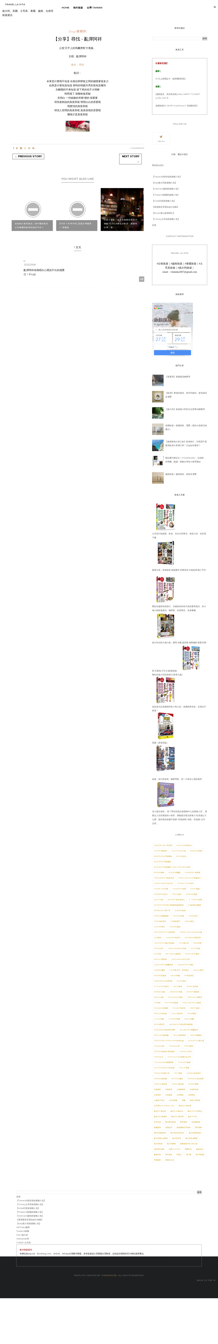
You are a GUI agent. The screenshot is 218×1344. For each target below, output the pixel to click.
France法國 (178, 916)
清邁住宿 (168, 1127)
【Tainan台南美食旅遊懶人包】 (167, 176)
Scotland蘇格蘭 (161, 1035)
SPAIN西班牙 (159, 1024)
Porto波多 (195, 1008)
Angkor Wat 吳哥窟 (163, 845)
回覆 (141, 279)
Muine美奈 (181, 981)
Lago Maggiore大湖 (180, 959)
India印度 (197, 943)
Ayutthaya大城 (178, 851)
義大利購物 (171, 1144)
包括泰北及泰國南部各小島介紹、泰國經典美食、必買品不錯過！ (179, 708)
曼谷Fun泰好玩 (176, 1111)
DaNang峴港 (191, 894)
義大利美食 (158, 1144)
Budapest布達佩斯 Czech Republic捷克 (172, 867)
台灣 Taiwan (94, 7)
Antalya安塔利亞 (184, 845)
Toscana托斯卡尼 (161, 1073)
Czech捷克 (176, 894)
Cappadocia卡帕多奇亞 (164, 878)
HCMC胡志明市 (160, 921)
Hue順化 (157, 937)
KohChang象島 (192, 954)
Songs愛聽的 (77, 31)
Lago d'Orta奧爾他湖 (163, 965)
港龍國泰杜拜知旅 (184, 1127)
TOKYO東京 (188, 1046)
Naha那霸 (177, 986)
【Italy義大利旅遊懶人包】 (164, 182)
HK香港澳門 (175, 921)
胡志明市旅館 (159, 1149)
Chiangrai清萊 (179, 889)
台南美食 (191, 1095)
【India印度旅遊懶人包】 (164, 201)
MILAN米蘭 (175, 975)
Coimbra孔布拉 (161, 894)
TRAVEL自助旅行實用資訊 (164, 1051)
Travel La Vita (15, 4)
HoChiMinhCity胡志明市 (164, 932)
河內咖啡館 (195, 1122)
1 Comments (137, 148)
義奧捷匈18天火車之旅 (188, 1144)
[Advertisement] (96, 1320)
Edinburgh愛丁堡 (162, 910)
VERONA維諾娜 (160, 1078)
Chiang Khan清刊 (185, 883)
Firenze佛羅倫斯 (161, 916)
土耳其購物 (173, 1100)
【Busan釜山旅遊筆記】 (163, 213)
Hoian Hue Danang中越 (191, 932)
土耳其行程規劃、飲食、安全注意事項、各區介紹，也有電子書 (179, 535)
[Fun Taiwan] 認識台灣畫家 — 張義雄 (75, 225)
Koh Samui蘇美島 (173, 954)
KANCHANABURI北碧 (177, 948)
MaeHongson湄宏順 (163, 981)
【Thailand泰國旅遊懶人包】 (165, 194)
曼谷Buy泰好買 (185, 1106)
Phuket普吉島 (179, 1008)
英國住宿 (188, 1149)
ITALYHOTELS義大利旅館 (164, 943)
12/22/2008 (29, 264)
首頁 (154, 225)
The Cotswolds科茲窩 (164, 1068)
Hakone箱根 (174, 927)
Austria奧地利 (160, 851)
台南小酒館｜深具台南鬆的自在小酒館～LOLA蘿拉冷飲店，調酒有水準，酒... (120, 224)
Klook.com (157, 164)
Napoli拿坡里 (192, 986)
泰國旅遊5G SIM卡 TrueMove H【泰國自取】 (176, 105)
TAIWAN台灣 (174, 1046)
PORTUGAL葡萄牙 (194, 997)
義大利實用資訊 (195, 1133)
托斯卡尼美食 (195, 1100)
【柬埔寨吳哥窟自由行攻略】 (165, 207)
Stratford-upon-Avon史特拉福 (169, 1041)
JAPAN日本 (158, 948)
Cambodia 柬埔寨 (192, 872)
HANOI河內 (193, 916)
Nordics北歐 (159, 992)
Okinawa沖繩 (176, 992)
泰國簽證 (157, 1127)
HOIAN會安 (189, 921)
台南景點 (180, 1095)
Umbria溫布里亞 (193, 1073)
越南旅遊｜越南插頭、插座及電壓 (180, 474)
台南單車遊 (194, 1089)
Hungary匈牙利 (173, 937)
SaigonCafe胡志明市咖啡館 (181, 1024)
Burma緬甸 (159, 872)
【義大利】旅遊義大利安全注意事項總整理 (185, 409)
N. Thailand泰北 (161, 986)
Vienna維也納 (177, 1084)
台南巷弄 (157, 1095)
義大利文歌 (176, 1138)
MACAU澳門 (198, 970)
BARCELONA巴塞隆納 (163, 856)
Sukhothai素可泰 (196, 1041)
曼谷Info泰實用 (160, 1116)
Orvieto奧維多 (192, 992)
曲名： (77, 64)
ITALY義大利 (184, 943)
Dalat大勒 (158, 899)
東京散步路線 (170, 1122)
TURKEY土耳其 (185, 1051)
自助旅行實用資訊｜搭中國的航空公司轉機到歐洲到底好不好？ (31, 225)
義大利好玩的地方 (177, 1133)
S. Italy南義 (159, 1019)
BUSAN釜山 (181, 856)
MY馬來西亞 (189, 975)
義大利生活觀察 (191, 1138)
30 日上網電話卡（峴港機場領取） (171, 79)
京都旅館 (157, 1089)
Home (65, 7)
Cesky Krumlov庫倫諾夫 (190, 878)
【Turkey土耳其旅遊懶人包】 (166, 219)
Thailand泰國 (184, 1062)
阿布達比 (168, 1154)
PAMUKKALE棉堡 (175, 997)
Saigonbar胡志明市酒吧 (164, 1030)
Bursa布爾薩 (174, 872)
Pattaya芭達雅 (171, 1003)
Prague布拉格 (160, 1013)
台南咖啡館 (181, 1089)
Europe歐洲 (180, 910)
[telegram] (21, 148)
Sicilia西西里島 (179, 1035)
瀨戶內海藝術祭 (160, 1133)
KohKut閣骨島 (160, 959)
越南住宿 (199, 1149)
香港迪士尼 (169, 1160)
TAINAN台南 (159, 1046)
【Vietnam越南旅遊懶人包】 (166, 188)
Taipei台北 (158, 1057)
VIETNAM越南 (177, 1078)
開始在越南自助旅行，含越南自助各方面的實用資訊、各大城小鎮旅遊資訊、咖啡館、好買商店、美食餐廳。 (179, 608)
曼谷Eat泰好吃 (160, 1111)
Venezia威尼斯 (160, 1084)
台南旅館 (168, 1095)
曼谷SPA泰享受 (177, 1116)
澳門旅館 (198, 1127)
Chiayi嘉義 (195, 889)
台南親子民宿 (159, 1100)
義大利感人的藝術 (161, 1138)
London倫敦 (159, 970)
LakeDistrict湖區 (185, 965)
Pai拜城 (157, 1003)
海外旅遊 (78, 7)
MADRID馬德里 (160, 975)
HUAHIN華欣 (159, 927)
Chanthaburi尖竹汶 (163, 883)
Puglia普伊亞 (177, 1013)
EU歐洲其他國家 (194, 905)
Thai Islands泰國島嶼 (163, 1062)
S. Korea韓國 (174, 1019)
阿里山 (179, 1154)
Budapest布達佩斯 (162, 862)
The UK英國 (184, 1068)
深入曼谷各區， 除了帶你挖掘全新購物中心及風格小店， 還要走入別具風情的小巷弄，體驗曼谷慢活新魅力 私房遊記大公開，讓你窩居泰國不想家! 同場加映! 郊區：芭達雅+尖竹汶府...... (179, 817)
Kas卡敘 (157, 954)
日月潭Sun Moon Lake (164, 1106)
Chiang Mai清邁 (161, 889)
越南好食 (157, 1154)
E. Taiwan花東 (195, 899)
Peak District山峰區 (191, 1003)
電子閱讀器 (200, 1154)
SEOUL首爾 (189, 1019)
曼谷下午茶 (192, 1116)
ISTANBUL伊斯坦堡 (192, 937)
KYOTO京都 (195, 948)
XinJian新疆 (193, 1084)
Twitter (161, 141)
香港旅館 (157, 1160)
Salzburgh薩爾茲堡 (189, 1030)
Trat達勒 (178, 1073)
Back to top (205, 1280)
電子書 (188, 1154)
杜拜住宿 (157, 1122)
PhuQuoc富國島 (161, 1008)
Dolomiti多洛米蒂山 (176, 899)
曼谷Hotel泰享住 (195, 1111)
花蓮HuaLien (174, 1149)
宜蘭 (183, 1100)
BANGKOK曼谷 (196, 851)
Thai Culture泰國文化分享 (179, 1057)
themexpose (109, 1275)
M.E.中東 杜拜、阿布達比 (179, 970)
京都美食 (168, 1089)
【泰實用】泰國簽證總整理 (177, 376)
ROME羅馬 (191, 1013)
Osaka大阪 (159, 997)
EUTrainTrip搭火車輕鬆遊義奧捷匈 (169, 905)
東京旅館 (183, 1122)
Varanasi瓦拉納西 (195, 1078)
